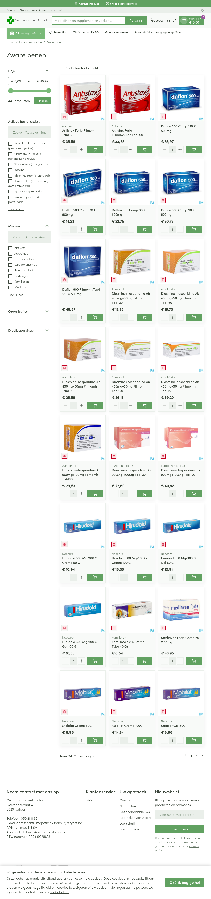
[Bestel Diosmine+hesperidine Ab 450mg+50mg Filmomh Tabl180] (194, 405)
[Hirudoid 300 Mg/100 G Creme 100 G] (132, 526)
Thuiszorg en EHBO (86, 32)
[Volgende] (201, 755)
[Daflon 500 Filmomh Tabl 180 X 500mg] (83, 262)
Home (11, 42)
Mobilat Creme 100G (127, 725)
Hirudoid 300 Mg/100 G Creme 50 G (79, 560)
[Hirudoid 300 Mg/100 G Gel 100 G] (83, 610)
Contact (12, 10)
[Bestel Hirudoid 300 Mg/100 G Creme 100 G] (144, 577)
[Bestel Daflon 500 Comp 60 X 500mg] (144, 229)
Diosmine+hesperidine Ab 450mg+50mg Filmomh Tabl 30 (131, 298)
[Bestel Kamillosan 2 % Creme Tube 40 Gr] (144, 661)
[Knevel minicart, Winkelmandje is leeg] (184, 20)
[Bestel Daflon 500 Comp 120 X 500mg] (194, 149)
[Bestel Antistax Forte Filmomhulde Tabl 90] (144, 149)
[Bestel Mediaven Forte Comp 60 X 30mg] (194, 661)
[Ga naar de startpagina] (27, 20)
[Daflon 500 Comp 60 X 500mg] (132, 182)
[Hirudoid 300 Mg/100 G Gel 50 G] (181, 526)
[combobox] (89, 20)
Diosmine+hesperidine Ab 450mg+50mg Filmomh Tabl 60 (180, 298)
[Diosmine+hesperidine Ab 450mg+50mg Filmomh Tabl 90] (83, 350)
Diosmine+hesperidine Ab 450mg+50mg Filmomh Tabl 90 (81, 386)
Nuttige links (129, 806)
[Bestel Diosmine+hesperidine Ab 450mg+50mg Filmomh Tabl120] (144, 405)
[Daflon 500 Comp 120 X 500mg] (181, 98)
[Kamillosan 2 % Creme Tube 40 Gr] (132, 610)
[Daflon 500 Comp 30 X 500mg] (83, 182)
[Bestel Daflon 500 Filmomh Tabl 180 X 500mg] (95, 317)
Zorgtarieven (129, 829)
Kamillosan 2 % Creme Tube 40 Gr (128, 643)
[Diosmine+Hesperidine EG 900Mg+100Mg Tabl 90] (181, 438)
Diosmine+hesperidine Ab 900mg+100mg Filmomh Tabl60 (81, 474)
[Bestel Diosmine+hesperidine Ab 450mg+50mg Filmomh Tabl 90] (95, 405)
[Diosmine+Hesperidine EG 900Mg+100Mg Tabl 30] (132, 438)
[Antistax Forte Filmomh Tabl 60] (83, 98)
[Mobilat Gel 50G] (181, 693)
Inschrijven (180, 829)
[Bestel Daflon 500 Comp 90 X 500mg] (194, 229)
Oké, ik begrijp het (185, 882)
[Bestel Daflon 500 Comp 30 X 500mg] (95, 229)
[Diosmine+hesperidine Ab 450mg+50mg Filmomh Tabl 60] (181, 262)
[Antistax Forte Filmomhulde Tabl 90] (132, 98)
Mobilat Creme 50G (77, 725)
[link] (186, 755)
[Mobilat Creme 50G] (83, 693)
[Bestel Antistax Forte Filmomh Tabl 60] (95, 149)
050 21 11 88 (29, 818)
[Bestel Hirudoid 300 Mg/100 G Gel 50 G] (194, 577)
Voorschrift (56, 10)
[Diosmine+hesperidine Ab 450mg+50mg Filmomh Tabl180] (181, 350)
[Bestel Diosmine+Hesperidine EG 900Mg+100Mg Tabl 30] (144, 493)
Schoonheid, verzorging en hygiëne (157, 32)
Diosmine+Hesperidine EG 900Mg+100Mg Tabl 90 (180, 472)
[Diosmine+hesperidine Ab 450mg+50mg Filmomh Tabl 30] (132, 262)
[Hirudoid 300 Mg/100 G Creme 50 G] (83, 526)
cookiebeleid (59, 892)
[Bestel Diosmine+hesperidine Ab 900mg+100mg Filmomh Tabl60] (95, 493)
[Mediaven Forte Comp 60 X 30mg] (181, 610)
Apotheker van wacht (135, 817)
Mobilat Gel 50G (173, 725)
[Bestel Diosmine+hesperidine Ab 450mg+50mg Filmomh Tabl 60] (194, 317)
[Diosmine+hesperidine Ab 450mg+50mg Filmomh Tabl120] (132, 350)
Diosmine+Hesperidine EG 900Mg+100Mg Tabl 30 (131, 472)
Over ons (126, 800)
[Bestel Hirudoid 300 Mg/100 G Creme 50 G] (95, 577)
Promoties (60, 32)
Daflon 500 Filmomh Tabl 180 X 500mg (81, 291)
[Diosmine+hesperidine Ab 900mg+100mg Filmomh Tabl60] (83, 438)
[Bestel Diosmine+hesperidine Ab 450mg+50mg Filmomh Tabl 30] (144, 317)
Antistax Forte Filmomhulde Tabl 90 (127, 132)
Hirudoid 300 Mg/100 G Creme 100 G (129, 560)
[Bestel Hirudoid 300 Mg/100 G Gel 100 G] (95, 661)
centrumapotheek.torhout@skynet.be (54, 822)
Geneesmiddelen (116, 32)
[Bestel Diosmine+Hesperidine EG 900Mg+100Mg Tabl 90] (194, 493)
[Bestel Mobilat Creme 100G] (144, 740)
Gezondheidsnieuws (33, 10)
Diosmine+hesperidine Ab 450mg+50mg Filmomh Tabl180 (180, 386)
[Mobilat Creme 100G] (132, 693)
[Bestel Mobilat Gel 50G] (194, 740)
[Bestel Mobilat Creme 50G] (95, 740)
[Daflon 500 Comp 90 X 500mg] (181, 182)
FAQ (89, 800)
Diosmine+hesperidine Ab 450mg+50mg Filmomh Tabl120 (131, 386)
